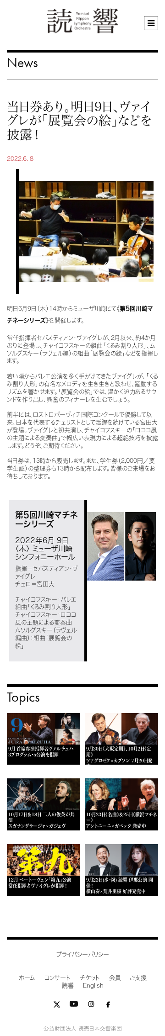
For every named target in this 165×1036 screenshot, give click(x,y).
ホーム (27, 978)
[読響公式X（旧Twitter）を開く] (56, 1006)
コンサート (57, 978)
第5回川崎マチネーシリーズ (46, 519)
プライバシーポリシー (82, 954)
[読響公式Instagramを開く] (91, 1006)
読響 (68, 985)
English (93, 985)
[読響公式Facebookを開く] (108, 1006)
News (22, 62)
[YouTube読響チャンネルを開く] (74, 1006)
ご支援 (138, 978)
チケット (90, 978)
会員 (115, 978)
